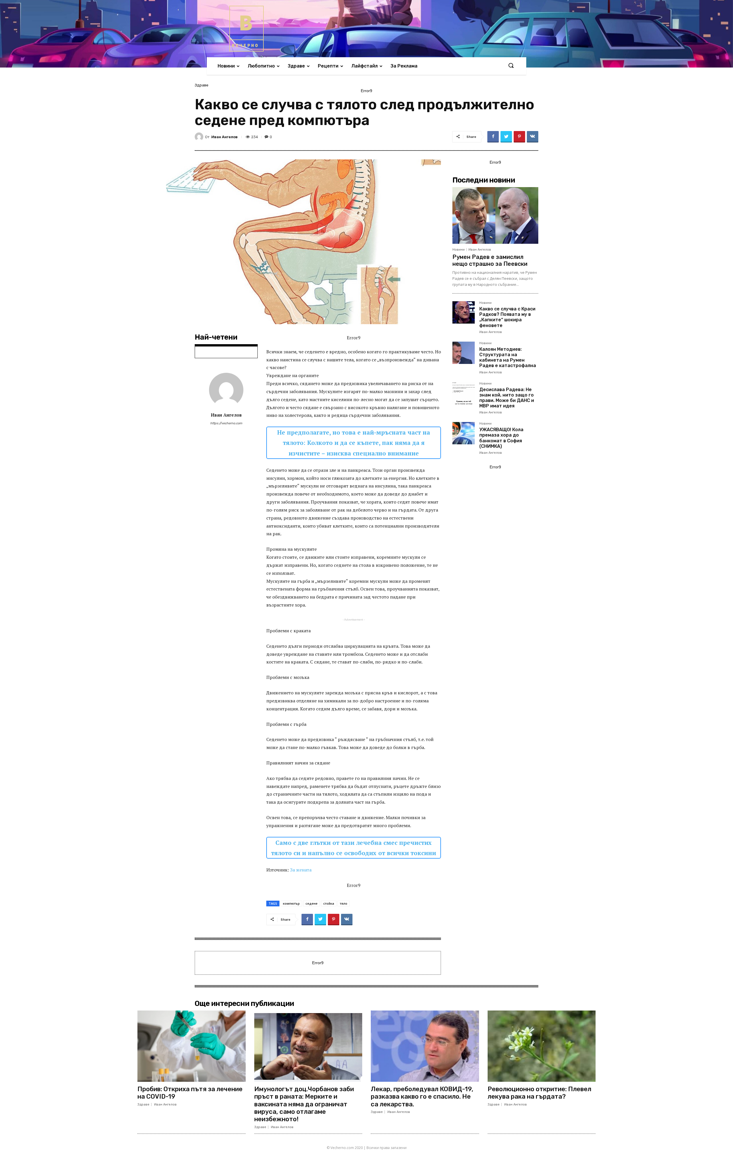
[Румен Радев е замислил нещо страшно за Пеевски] (495, 215)
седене (312, 903)
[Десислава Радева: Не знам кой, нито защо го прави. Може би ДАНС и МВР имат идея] (463, 393)
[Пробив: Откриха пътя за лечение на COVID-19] (191, 1046)
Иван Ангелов (224, 137)
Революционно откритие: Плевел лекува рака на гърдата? (539, 1092)
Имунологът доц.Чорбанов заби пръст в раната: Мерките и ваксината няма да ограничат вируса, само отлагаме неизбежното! (304, 1104)
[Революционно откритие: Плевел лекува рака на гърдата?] (542, 1046)
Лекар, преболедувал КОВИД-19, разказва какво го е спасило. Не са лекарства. (422, 1096)
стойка (328, 903)
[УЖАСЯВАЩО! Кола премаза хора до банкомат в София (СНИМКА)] (463, 433)
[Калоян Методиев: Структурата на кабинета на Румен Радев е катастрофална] (463, 353)
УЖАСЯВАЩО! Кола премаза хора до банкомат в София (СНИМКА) (501, 438)
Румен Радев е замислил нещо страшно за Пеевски (489, 260)
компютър (291, 903)
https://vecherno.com (226, 423)
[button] (510, 65)
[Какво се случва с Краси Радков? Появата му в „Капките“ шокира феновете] (463, 312)
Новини (458, 249)
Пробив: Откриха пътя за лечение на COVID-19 (190, 1092)
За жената (301, 870)
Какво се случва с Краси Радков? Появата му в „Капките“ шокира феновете (507, 317)
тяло (343, 903)
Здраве (201, 85)
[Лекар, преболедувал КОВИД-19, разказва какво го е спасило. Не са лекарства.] (425, 1046)
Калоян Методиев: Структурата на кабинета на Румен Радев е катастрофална (507, 357)
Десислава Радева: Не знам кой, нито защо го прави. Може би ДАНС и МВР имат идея (506, 398)
